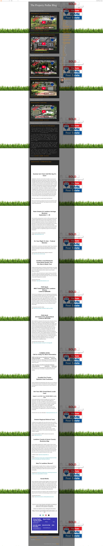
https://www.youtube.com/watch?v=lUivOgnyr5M (43, 342)
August (64, 45)
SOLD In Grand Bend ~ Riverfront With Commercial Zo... (66, 29)
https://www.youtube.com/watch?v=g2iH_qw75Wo (43, 308)
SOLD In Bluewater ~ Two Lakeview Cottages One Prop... (66, 32)
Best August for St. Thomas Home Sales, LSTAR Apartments (43, 125)
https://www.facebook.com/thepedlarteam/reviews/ (44, 496)
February (64, 54)
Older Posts (55, 537)
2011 (63, 70)
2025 (63, 13)
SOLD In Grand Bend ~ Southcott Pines (39, 102)
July (63, 47)
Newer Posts (34, 537)
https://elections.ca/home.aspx (39, 253)
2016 (63, 63)
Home (44, 537)
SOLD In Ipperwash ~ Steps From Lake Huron (40, 13)
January (64, 55)
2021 (63, 19)
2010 (63, 71)
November (64, 22)
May (63, 50)
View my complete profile (65, 87)
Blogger (57, 543)
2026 (63, 12)
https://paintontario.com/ (39, 234)
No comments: (46, 30)
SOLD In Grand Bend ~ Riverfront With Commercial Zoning (43, 34)
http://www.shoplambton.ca (44, 454)
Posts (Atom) (38, 539)
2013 (63, 67)
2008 (63, 74)
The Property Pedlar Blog (44, 5)
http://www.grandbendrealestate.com (44, 511)
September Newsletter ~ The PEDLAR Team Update (41, 161)
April (63, 51)
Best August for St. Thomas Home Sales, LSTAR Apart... (67, 40)
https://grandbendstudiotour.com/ (43, 280)
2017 (63, 61)
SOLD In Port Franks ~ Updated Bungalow (39, 79)
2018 (63, 60)
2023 (63, 16)
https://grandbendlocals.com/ (51, 412)
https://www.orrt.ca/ (38, 435)
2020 (63, 57)
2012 (63, 68)
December (64, 20)
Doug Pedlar (67, 78)
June (64, 48)
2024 (63, 15)
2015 (63, 64)
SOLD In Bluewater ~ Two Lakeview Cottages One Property (43, 58)
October (64, 23)
